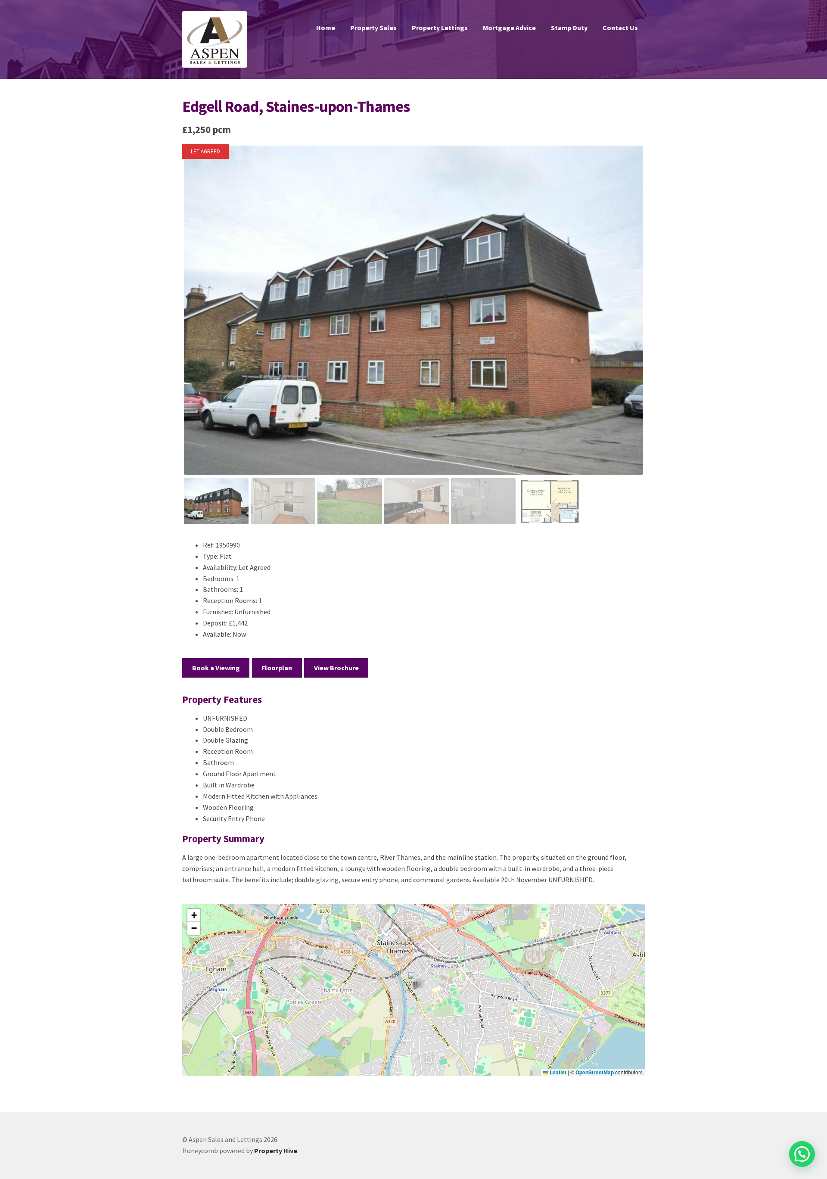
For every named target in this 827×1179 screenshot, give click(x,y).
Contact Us (620, 27)
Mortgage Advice (509, 27)
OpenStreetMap (594, 1072)
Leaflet (557, 1072)
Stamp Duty (569, 27)
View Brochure (336, 667)
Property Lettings (440, 27)
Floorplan (276, 667)
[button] (413, 981)
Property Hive (275, 1150)
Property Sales (373, 27)
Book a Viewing (216, 667)
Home (325, 27)
